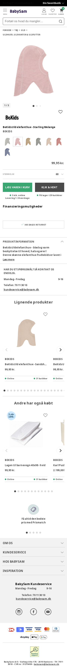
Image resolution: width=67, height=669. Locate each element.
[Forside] (18, 12)
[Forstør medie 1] (33, 70)
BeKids (7, 131)
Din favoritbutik (52, 3)
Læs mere (9, 259)
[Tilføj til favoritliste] (60, 111)
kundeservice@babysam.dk (21, 289)
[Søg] (60, 21)
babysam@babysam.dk (46, 664)
